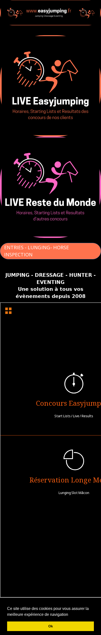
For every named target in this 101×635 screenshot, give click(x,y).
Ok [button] (50, 626)
